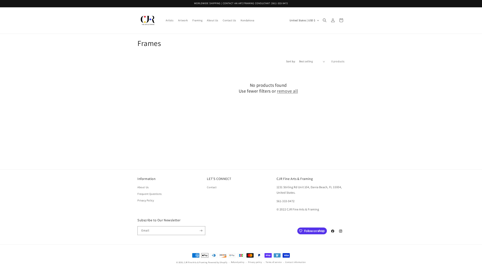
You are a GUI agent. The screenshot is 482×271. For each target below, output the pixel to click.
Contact (212, 187)
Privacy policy (255, 262)
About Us (143, 187)
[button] (324, 20)
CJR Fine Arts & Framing (195, 262)
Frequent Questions (149, 194)
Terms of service (273, 262)
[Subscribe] (201, 230)
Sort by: (290, 61)
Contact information (295, 262)
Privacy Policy (145, 200)
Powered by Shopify (217, 262)
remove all (287, 91)
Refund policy (237, 262)
